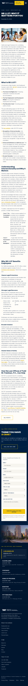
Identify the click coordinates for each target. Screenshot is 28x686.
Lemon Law (4, 632)
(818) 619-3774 (7, 553)
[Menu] (26, 3)
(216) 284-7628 (6, 562)
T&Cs (17, 680)
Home (2, 10)
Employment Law (5, 626)
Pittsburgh (7, 595)
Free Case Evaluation (18, 3)
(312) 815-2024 (6, 572)
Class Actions (4, 630)
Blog (7, 10)
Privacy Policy (4, 680)
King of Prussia (8, 578)
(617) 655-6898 (6, 588)
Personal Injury (4, 635)
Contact (3, 652)
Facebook (3, 669)
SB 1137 (15, 87)
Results (3, 647)
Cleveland (6, 561)
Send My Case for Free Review (14, 511)
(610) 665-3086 (6, 580)
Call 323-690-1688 (9, 446)
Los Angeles (8, 551)
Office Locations (5, 664)
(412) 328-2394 (6, 597)
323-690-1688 (4, 660)
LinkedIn (3, 666)
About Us (3, 643)
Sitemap (22, 680)
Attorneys (3, 645)
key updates (7, 128)
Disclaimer (11, 680)
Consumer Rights (5, 628)
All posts (7, 417)
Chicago (5, 570)
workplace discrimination (8, 269)
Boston (5, 586)
